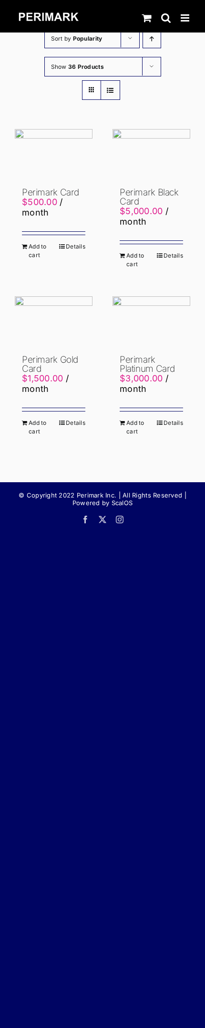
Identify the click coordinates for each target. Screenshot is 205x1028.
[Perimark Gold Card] (53, 321)
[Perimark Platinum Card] (151, 321)
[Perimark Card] (53, 153)
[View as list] (110, 90)
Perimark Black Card (149, 197)
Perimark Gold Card (50, 364)
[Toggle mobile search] (166, 18)
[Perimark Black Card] (151, 153)
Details (75, 246)
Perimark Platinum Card (147, 364)
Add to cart (38, 251)
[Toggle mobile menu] (186, 18)
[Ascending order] (152, 38)
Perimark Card (50, 192)
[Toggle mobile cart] (147, 18)
